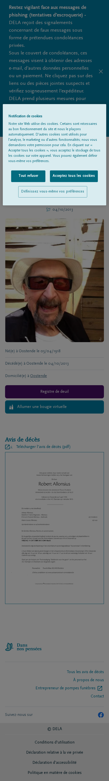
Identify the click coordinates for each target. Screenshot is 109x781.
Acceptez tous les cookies (74, 176)
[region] (54, 154)
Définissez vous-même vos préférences (52, 191)
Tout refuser (28, 176)
